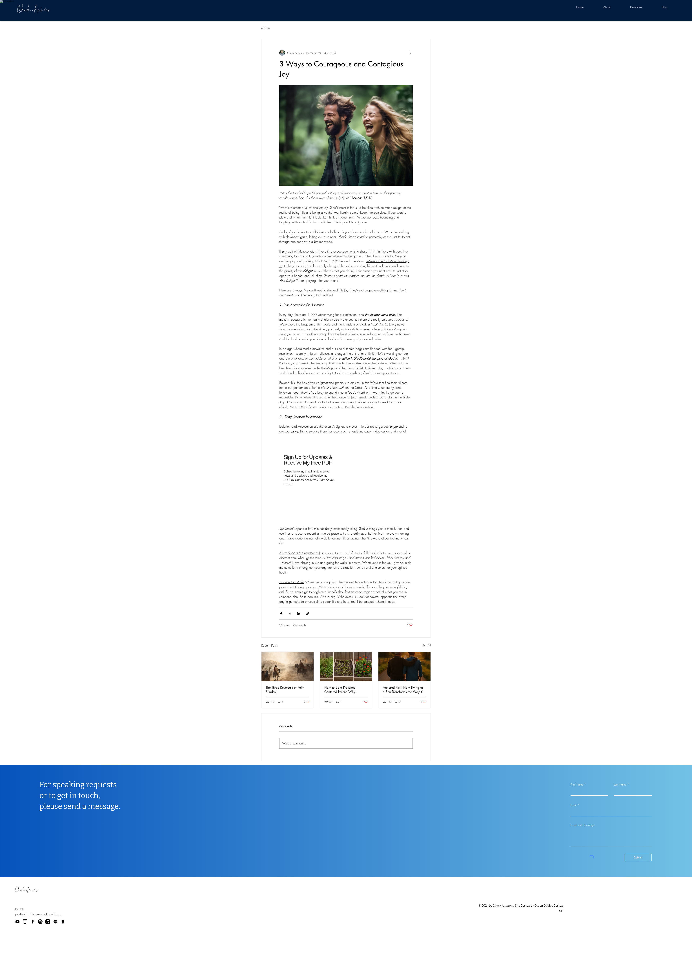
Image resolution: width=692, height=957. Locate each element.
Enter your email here (297, 482)
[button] (412, 440)
